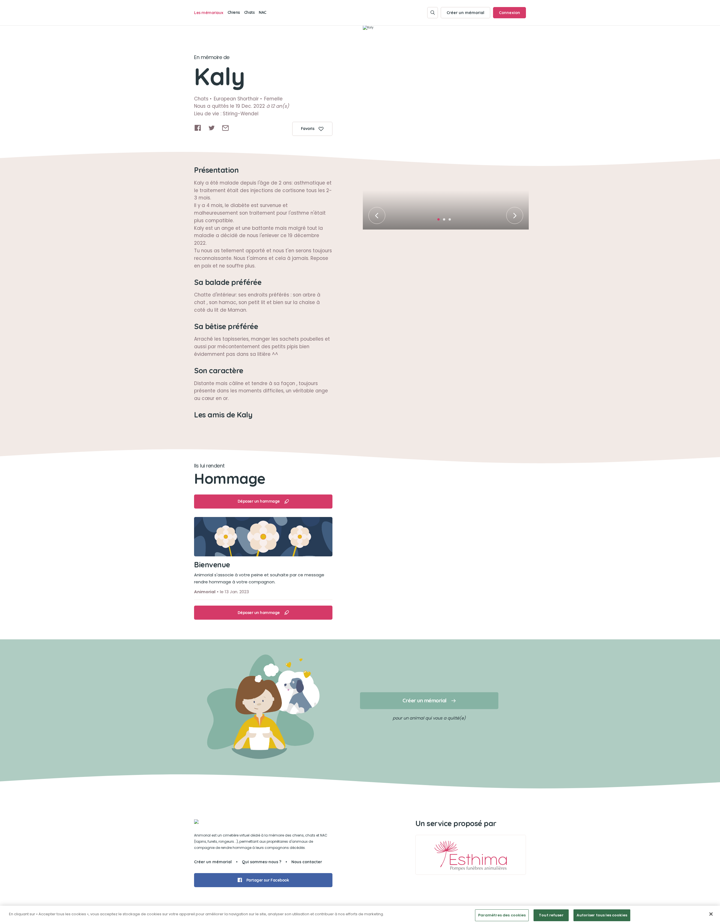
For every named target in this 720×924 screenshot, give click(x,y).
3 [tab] (451, 221)
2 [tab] (446, 221)
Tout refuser (551, 915)
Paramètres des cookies (502, 915)
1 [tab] (440, 221)
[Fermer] (711, 914)
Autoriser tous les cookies (602, 915)
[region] (360, 915)
